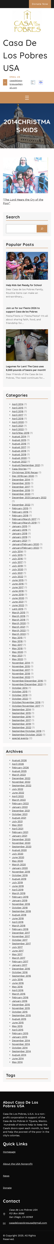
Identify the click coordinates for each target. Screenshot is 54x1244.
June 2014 (18, 1058)
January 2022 (20, 807)
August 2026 (19, 760)
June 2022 (18, 605)
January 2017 (19, 965)
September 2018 (21, 911)
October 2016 (20, 972)
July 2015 (17, 555)
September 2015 (21, 713)
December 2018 (21, 490)
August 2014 (19, 436)
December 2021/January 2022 (29, 497)
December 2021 (21, 810)
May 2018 (17, 648)
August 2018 (19, 450)
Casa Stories (19, 468)
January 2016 (19, 529)
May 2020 (17, 652)
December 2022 (21, 504)
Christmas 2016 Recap (25, 472)
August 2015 (19, 440)
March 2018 (18, 619)
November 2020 (21, 843)
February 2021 (20, 832)
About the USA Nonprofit (18, 1163)
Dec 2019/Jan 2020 (23, 476)
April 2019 (17, 889)
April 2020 (18, 422)
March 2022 (19, 630)
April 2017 (17, 415)
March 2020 (19, 623)
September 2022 (21, 727)
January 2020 (20, 868)
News (6, 1175)
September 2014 (21, 709)
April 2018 (17, 418)
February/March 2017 (24, 519)
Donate (7, 1187)
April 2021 (17, 425)
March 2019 (18, 893)
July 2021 (17, 573)
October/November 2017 (26, 705)
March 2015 (18, 612)
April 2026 (18, 764)
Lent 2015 (17, 608)
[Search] (42, 228)
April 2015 (17, 407)
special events (20, 738)
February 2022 (20, 803)
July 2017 (17, 562)
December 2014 (21, 479)
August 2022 (19, 461)
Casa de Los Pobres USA (25, 55)
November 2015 (21, 666)
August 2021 (19, 817)
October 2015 (19, 691)
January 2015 (19, 526)
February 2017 (20, 961)
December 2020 (21, 494)
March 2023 (19, 634)
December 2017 (21, 486)
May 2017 (17, 644)
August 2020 (19, 458)
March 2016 (18, 616)
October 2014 (20, 688)
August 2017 (19, 447)
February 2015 (20, 508)
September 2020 (21, 846)
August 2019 (19, 454)
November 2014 (21, 662)
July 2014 (17, 551)
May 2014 (17, 1062)
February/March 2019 (24, 522)
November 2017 (21, 670)
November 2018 (21, 673)
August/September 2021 (26, 465)
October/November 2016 (26, 702)
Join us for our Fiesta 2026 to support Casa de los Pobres (23, 310)
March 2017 (18, 957)
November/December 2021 (27, 684)
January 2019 (19, 537)
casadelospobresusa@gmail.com (16, 84)
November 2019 (21, 871)
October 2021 (19, 814)
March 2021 (18, 626)
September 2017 (21, 720)
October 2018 (20, 907)
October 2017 (19, 940)
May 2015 (17, 637)
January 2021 (19, 540)
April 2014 (17, 404)
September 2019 (21, 723)
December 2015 (21, 483)
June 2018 (18, 591)
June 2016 (18, 583)
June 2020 (18, 598)
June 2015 (18, 580)
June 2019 (18, 594)
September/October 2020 (27, 734)
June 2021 (18, 601)
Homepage (9, 1151)
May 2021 (17, 655)
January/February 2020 (25, 544)
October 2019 (20, 695)
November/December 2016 (27, 680)
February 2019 (20, 896)
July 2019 (17, 565)
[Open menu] (27, 98)
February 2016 (20, 512)
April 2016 (17, 411)
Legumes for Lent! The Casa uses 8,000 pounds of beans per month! (26, 368)
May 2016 (17, 641)
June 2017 (18, 587)
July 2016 (17, 558)
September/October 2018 (26, 731)
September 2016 (21, 716)
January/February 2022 (25, 547)
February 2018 (20, 515)
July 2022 (17, 576)
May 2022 (17, 659)
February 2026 (20, 767)
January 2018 (19, 533)
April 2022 (18, 429)
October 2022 (20, 698)
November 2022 (21, 677)
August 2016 (19, 443)
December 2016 (21, 968)
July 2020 (17, 569)
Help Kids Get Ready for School (24, 285)
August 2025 (19, 771)
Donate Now (40, 4)
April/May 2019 (20, 432)
